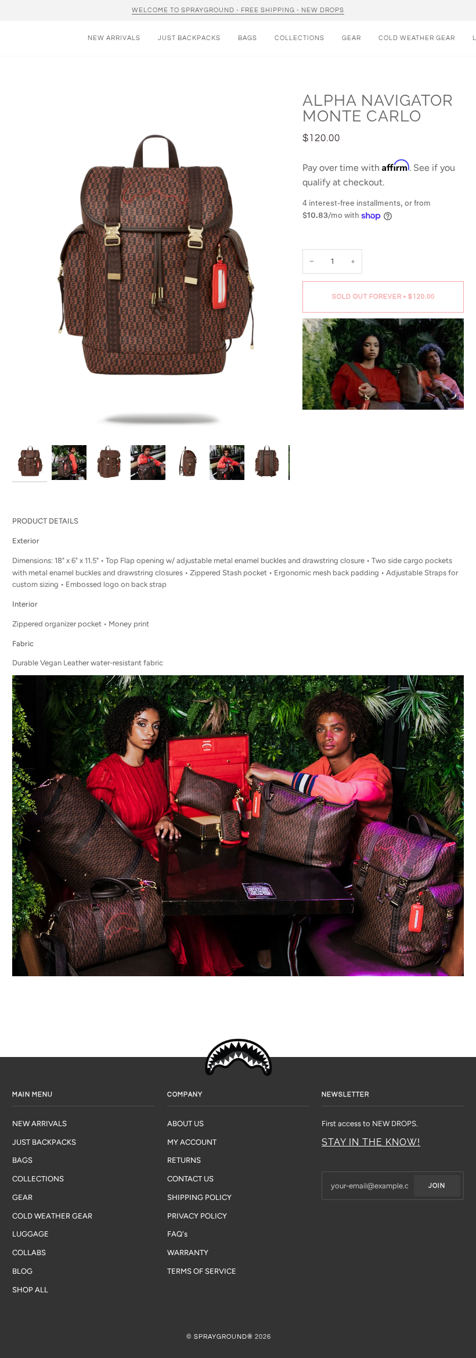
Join (436, 1186)
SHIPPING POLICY (199, 1197)
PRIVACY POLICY (197, 1216)
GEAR (22, 1197)
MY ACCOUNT (192, 1142)
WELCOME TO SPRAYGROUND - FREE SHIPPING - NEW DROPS (238, 10)
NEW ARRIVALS (39, 1123)
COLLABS (29, 1252)
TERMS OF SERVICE (201, 1271)
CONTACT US (190, 1178)
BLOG (22, 1271)
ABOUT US (185, 1123)
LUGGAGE (30, 1234)
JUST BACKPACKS (44, 1142)
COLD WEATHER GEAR (52, 1216)
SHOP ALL (30, 1289)
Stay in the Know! (371, 1142)
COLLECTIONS (38, 1178)
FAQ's (177, 1234)
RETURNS (184, 1160)
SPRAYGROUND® (223, 1337)
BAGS (22, 1160)
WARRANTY (187, 1252)
